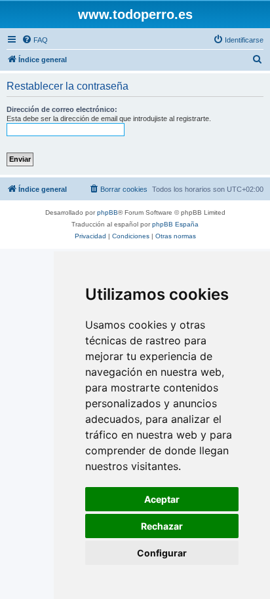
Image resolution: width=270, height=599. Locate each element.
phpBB (107, 212)
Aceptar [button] (162, 499)
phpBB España (175, 224)
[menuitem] (35, 40)
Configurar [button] (162, 552)
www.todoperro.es (135, 14)
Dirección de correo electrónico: (62, 109)
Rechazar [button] (162, 526)
